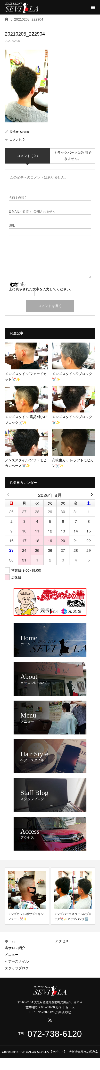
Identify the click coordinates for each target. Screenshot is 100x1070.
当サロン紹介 (15, 948)
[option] (27, 896)
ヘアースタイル (17, 961)
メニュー (11, 955)
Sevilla (24, 132)
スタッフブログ (17, 968)
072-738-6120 (54, 1034)
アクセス (62, 941)
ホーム (10, 941)
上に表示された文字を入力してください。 (41, 289)
